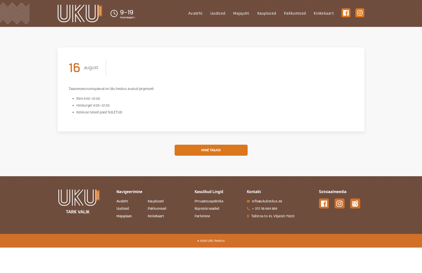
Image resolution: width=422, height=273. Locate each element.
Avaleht (195, 13)
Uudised (218, 13)
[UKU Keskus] (80, 13)
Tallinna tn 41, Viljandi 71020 (273, 216)
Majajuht (241, 13)
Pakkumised (295, 13)
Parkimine (202, 216)
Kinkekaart (324, 13)
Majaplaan (124, 216)
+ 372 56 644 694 (264, 208)
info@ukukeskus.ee (267, 201)
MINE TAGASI (211, 150)
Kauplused (266, 13)
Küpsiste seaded (207, 208)
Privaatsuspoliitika (209, 201)
